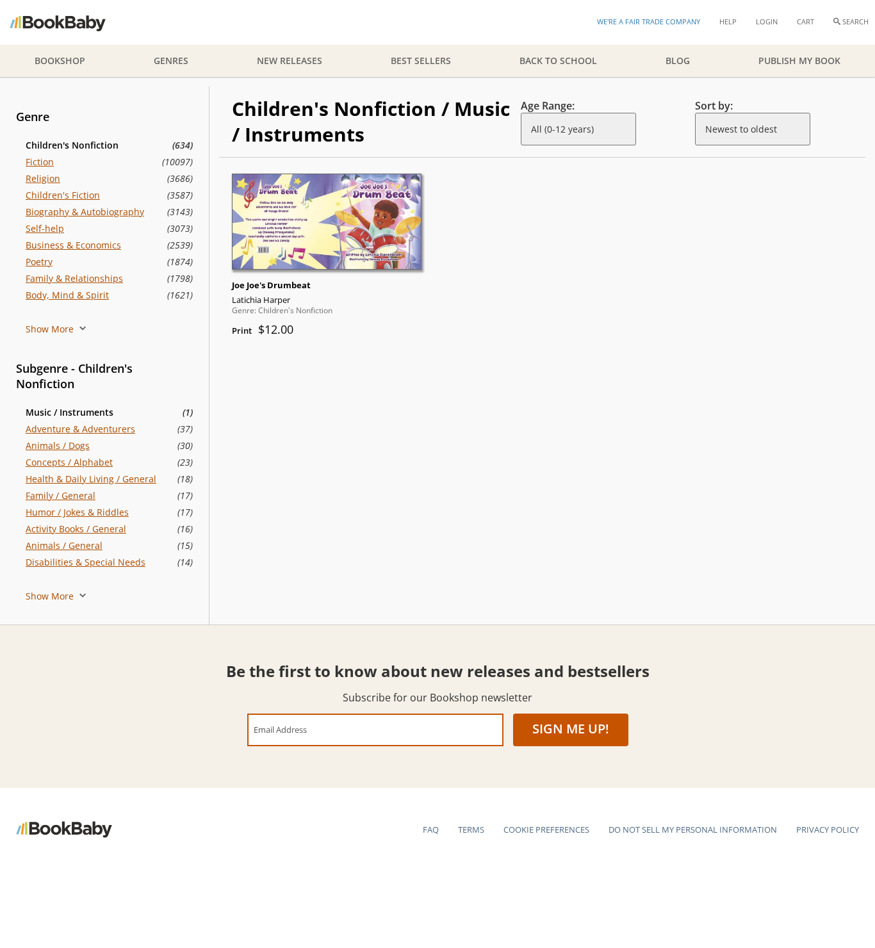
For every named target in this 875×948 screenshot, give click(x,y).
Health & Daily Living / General (91, 479)
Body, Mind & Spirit (67, 295)
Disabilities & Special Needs (85, 562)
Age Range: (548, 106)
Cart (805, 21)
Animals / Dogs (58, 445)
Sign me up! (570, 728)
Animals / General (64, 545)
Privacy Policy (827, 829)
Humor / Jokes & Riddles (77, 512)
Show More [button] (51, 329)
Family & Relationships (74, 278)
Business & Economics (73, 245)
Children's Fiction (63, 195)
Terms (471, 829)
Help (728, 21)
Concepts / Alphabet (69, 462)
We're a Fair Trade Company (648, 21)
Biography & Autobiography (85, 212)
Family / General (60, 495)
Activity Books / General (76, 529)
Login (767, 21)
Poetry (39, 262)
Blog (678, 60)
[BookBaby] (68, 22)
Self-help (45, 228)
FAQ (431, 829)
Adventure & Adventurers (80, 429)
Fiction (40, 162)
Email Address (280, 729)
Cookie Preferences (546, 829)
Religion (43, 178)
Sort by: (714, 106)
